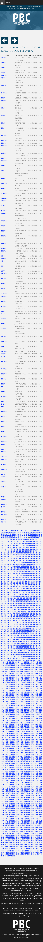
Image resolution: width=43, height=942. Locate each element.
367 (40, 574)
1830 (28, 801)
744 (37, 624)
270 (2, 562)
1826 (13, 801)
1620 (25, 765)
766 (19, 628)
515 (22, 594)
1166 (13, 688)
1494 (6, 745)
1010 (6, 662)
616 (31, 607)
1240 (2, 702)
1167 (17, 688)
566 (8, 602)
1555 (28, 754)
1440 (10, 735)
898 (37, 645)
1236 (28, 700)
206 (19, 553)
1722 (36, 782)
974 (14, 656)
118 (8, 542)
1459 (40, 737)
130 (2, 543)
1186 (6, 692)
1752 (25, 788)
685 (28, 617)
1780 (6, 794)
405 (28, 579)
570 (19, 602)
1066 (10, 671)
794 (19, 632)
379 (34, 575)
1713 (2, 782)
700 (31, 619)
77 (29, 536)
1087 (6, 675)
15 (23, 530)
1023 (13, 664)
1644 (32, 769)
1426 (40, 732)
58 (31, 534)
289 (16, 564)
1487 (21, 743)
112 (31, 540)
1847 (10, 805)
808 (19, 634)
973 (11, 656)
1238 (36, 700)
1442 (17, 735)
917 (11, 649)
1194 (36, 692)
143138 (3, 261)
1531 (21, 750)
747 (5, 626)
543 (22, 598)
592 (2, 606)
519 (34, 594)
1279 (25, 707)
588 (31, 604)
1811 (40, 797)
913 (40, 647)
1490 (32, 743)
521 (40, 594)
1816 (17, 799)
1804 (13, 797)
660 (37, 613)
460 (25, 587)
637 (11, 611)
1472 (6, 741)
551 (5, 600)
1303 (32, 711)
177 (16, 549)
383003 (3, 522)
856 (37, 639)
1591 (40, 760)
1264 (10, 705)
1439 (6, 735)
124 (25, 542)
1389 (25, 726)
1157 (21, 686)
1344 (21, 718)
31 (16, 532)
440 (8, 585)
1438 (2, 735)
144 (2, 545)
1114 (25, 679)
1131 (6, 683)
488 (25, 590)
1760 (13, 790)
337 (34, 570)
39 (33, 532)
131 (5, 543)
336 (31, 570)
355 (5, 574)
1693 (10, 779)
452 (2, 587)
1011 (10, 662)
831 (5, 638)
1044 (10, 668)
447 (28, 585)
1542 (21, 752)
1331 (13, 717)
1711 (36, 781)
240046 (3, 198)
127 (34, 542)
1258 (28, 703)
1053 (2, 670)
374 (19, 575)
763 (11, 628)
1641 (21, 769)
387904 (3, 514)
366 (37, 574)
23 (40, 530)
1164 (6, 688)
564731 (3, 226)
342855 (3, 324)
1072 (32, 671)
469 (11, 589)
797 (28, 632)
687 (34, 617)
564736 (3, 158)
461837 (3, 474)
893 (22, 645)
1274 (6, 707)
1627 (10, 767)
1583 (10, 760)
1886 (32, 811)
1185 (2, 692)
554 (14, 600)
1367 (25, 722)
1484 (10, 743)
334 (25, 570)
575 (34, 602)
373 (16, 575)
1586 (21, 760)
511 (11, 594)
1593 (6, 762)
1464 (17, 739)
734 (8, 624)
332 (19, 570)
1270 (32, 705)
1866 (40, 807)
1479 (32, 741)
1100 (13, 677)
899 (40, 645)
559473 (3, 391)
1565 (25, 756)
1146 (21, 685)
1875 (32, 809)
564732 (3, 221)
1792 (10, 796)
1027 (28, 664)
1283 (40, 707)
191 (16, 551)
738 (19, 624)
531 (28, 596)
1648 (6, 771)
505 (34, 592)
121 (16, 542)
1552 (17, 754)
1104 (28, 677)
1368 (28, 722)
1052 (40, 668)
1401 (28, 728)
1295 (2, 711)
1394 (2, 728)
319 (22, 568)
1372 (2, 724)
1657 (40, 771)
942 (2, 653)
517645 (3, 206)
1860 (17, 807)
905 (16, 647)
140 (31, 543)
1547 (40, 752)
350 (31, 572)
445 (22, 585)
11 (15, 530)
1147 (25, 685)
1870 (13, 809)
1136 (25, 683)
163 (16, 547)
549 (40, 598)
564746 (3, 73)
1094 (32, 675)
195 (28, 551)
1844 (40, 803)
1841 (28, 803)
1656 (36, 771)
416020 (3, 437)
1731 (28, 784)
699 (28, 619)
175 (11, 549)
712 (25, 621)
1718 (21, 782)
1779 (2, 794)
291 (22, 564)
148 (14, 545)
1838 (17, 803)
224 (31, 555)
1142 (6, 685)
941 (40, 651)
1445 (28, 735)
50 (14, 534)
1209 (10, 696)
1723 (40, 782)
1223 (21, 698)
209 (28, 553)
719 (5, 622)
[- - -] (2, 2)
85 (4, 538)
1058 (21, 670)
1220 (10, 698)
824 (25, 636)
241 (40, 557)
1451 (10, 737)
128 (37, 542)
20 (34, 530)
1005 (27, 660)
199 (40, 551)
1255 (17, 703)
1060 (28, 670)
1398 (17, 728)
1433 (25, 733)
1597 (21, 762)
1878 (2, 811)
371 (11, 575)
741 (28, 624)
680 (14, 617)
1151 (40, 685)
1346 (28, 718)
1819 (28, 799)
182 (31, 549)
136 (19, 543)
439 (5, 585)
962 (19, 654)
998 (2, 660)
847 (11, 639)
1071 (28, 671)
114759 (3, 293)
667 (16, 615)
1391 (32, 726)
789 (5, 632)
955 (40, 653)
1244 (17, 702)
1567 (32, 756)
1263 (6, 705)
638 (14, 611)
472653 (3, 283)
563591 (3, 278)
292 (25, 564)
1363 (10, 722)
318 (19, 568)
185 (40, 549)
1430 (13, 733)
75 (24, 536)
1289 (21, 709)
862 (14, 641)
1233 (17, 700)
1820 (32, 799)
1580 (40, 758)
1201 (21, 694)
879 (22, 643)
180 (25, 549)
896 (31, 645)
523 (5, 596)
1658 (2, 773)
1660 (10, 773)
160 (8, 547)
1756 (40, 788)
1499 (25, 745)
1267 (21, 705)
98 (31, 538)
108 (19, 540)
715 (34, 621)
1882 (17, 811)
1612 (36, 764)
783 (28, 630)
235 (22, 557)
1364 (13, 722)
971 (5, 656)
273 (11, 562)
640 (19, 611)
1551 (13, 754)
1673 (17, 775)
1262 (2, 705)
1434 (28, 733)
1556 (32, 754)
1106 (36, 677)
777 (11, 630)
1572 (10, 758)
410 (2, 581)
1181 (28, 690)
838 (25, 638)
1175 (6, 690)
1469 (36, 739)
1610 (28, 764)
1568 (36, 756)
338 (37, 570)
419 (28, 581)
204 (14, 553)
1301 (25, 711)
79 (33, 536)
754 (25, 626)
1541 (17, 752)
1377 (21, 724)
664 (8, 615)
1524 (36, 749)
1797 (28, 796)
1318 (6, 715)
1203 (28, 694)
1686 (25, 777)
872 (2, 643)
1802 (6, 797)
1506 (10, 747)
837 (22, 638)
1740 (21, 786)
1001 (12, 660)
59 (33, 534)
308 (31, 566)
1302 (28, 711)
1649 (10, 771)
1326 (36, 715)
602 (31, 606)
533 (34, 596)
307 (28, 566)
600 (25, 606)
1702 (2, 781)
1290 (25, 709)
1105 (32, 677)
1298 (13, 711)
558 (25, 600)
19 (32, 530)
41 (37, 532)
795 (22, 632)
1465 (21, 739)
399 (11, 579)
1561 (10, 756)
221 (22, 555)
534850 (3, 482)
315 (11, 568)
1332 (17, 717)
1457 (32, 737)
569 (16, 602)
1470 (40, 739)
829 (40, 636)
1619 (21, 765)
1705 (13, 781)
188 (8, 551)
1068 (17, 671)
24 (2, 532)
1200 (17, 694)
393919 (3, 273)
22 (38, 530)
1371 (40, 722)
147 (11, 545)
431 (22, 583)
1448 (40, 735)
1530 (17, 750)
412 (8, 581)
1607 (17, 764)
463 (34, 587)
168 (31, 547)
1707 (21, 781)
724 (19, 622)
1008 (38, 660)
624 (14, 609)
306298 (3, 258)
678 (8, 617)
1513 (36, 747)
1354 (17, 720)
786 (37, 630)
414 (14, 581)
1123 (17, 681)
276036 (3, 193)
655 (22, 613)
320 (25, 568)
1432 (21, 733)
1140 (40, 683)
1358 (32, 720)
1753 (28, 788)
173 (5, 549)
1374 (10, 724)
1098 (6, 677)
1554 (25, 754)
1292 (32, 709)
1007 (34, 660)
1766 (36, 790)
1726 (10, 784)
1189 (17, 692)
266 (31, 560)
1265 (13, 705)
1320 (13, 715)
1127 (32, 681)
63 (41, 534)
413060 (3, 306)
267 (34, 560)
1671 (10, 775)
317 (16, 568)
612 (19, 607)
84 (2, 538)
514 (19, 594)
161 (11, 547)
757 (34, 626)
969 (40, 654)
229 (5, 557)
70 (14, 536)
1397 (13, 728)
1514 (40, 747)
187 (5, 551)
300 (8, 566)
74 (22, 536)
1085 (40, 673)
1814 (10, 799)
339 (40, 570)
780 (19, 630)
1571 (6, 758)
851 (22, 639)
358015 (3, 504)
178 (19, 549)
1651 (17, 771)
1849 (17, 805)
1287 (13, 709)
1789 (40, 794)
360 (19, 574)
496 (8, 592)
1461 (6, 739)
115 (40, 540)
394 (37, 577)
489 (28, 590)
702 (37, 619)
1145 (17, 685)
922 (25, 649)
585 (22, 604)
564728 (3, 251)
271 (5, 562)
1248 (32, 702)
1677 (32, 775)
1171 (32, 688)
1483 (6, 743)
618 (37, 607)
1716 (13, 782)
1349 (40, 718)
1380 (32, 724)
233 (16, 557)
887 (5, 645)
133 (11, 543)
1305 (40, 711)
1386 (13, 726)
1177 (13, 690)
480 (2, 590)
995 (34, 658)
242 (2, 558)
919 (16, 649)
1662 (17, 773)
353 (40, 572)
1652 (21, 771)
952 (31, 653)
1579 (36, 758)
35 (24, 532)
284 (2, 564)
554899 (3, 140)
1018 (36, 662)
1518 (13, 749)
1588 (28, 760)
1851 (25, 805)
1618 (17, 765)
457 (16, 587)
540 (14, 598)
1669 (2, 775)
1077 (10, 673)
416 (19, 581)
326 (2, 570)
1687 (28, 777)
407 (34, 579)
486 (19, 590)
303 (16, 566)
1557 (36, 754)
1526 (2, 750)
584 (19, 604)
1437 (40, 733)
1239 (40, 700)
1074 (40, 671)
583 (16, 604)
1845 (2, 805)
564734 (3, 183)
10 (13, 530)
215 (5, 555)
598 (19, 606)
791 (11, 632)
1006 (31, 660)
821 (16, 636)
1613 (40, 764)
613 (22, 607)
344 (14, 572)
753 (22, 626)
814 (37, 634)
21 (36, 530)
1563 (17, 756)
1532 (25, 750)
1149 (32, 685)
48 (10, 534)
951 (28, 653)
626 (19, 609)
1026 (25, 664)
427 (11, 583)
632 (37, 609)
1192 (28, 692)
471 (16, 589)
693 (11, 619)
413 (11, 581)
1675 (25, 775)
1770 (10, 792)
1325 (32, 715)
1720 (28, 782)
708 (14, 621)
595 (11, 606)
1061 (32, 670)
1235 (25, 700)
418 (25, 581)
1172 (36, 688)
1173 (40, 688)
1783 (17, 794)
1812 (2, 799)
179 (22, 549)
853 (28, 639)
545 (28, 598)
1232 (13, 700)
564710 (3, 442)
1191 (25, 692)
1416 (2, 732)
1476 (21, 741)
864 (19, 641)
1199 (13, 694)
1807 (25, 797)
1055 (10, 670)
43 (41, 532)
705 (5, 621)
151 (22, 545)
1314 (32, 713)
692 (8, 619)
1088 (10, 675)
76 (27, 536)
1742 (28, 786)
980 (31, 656)
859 (5, 641)
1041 (40, 666)
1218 (2, 698)
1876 (36, 809)
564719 (3, 346)
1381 (36, 724)
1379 (28, 724)
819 (11, 636)
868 (31, 641)
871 (40, 641)
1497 (17, 745)
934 (19, 651)
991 (22, 658)
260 (14, 560)
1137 (28, 683)
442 (14, 585)
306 (25, 566)
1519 (17, 749)
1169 (25, 688)
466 (2, 589)
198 (37, 551)
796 (25, 632)
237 (28, 557)
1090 (17, 675)
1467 (28, 739)
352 (37, 572)
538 (8, 598)
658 (31, 613)
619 (40, 607)
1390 (28, 726)
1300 (21, 711)
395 (40, 577)
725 (22, 622)
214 (2, 555)
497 (11, 592)
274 (14, 562)
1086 (2, 675)
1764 (28, 790)
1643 (28, 769)
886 (2, 645)
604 (37, 606)
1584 (13, 760)
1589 (32, 760)
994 (31, 658)
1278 (21, 707)
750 (14, 626)
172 (2, 549)
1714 (6, 782)
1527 (6, 750)
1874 (28, 809)
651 (11, 613)
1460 (2, 739)
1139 (36, 683)
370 (8, 575)
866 (25, 641)
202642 (3, 296)
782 (25, 630)
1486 (17, 743)
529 (22, 596)
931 (11, 651)
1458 (36, 737)
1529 (13, 750)
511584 (3, 314)
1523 (32, 749)
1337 (36, 717)
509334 (3, 469)
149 (16, 545)
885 (40, 643)
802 (2, 634)
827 (34, 636)
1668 (40, 773)
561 (34, 600)
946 (14, 653)
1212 (21, 696)
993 (28, 658)
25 (4, 532)
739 (22, 624)
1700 (36, 779)
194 (25, 551)
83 (41, 536)
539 (11, 598)
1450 (6, 737)
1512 (32, 747)
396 (2, 579)
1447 (36, 735)
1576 (25, 758)
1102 (21, 677)
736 (14, 624)
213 (40, 553)
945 (11, 653)
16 (25, 530)
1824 (6, 801)
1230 (6, 700)
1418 (10, 732)
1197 (6, 694)
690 (2, 619)
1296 (6, 711)
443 (16, 585)
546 (31, 598)
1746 (2, 788)
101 (38, 538)
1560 (6, 756)
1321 (17, 715)
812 (31, 634)
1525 (40, 749)
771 (34, 628)
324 (37, 568)
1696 (21, 779)
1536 (40, 750)
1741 (25, 786)
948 (19, 653)
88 (10, 538)
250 (25, 558)
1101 (17, 677)
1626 (6, 767)
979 (28, 656)
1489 (28, 743)
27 (8, 532)
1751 (21, 788)
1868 (6, 809)
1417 (6, 732)
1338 (40, 717)
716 (37, 621)
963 (22, 654)
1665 (28, 773)
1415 (40, 730)
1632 (28, 767)
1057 (17, 670)
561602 (3, 135)
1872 (21, 809)
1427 (2, 733)
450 (37, 585)
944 (8, 653)
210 (31, 553)
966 (31, 654)
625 (16, 609)
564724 (3, 319)
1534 (32, 750)
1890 (6, 813)
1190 (21, 692)
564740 (3, 145)
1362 (6, 722)
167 (28, 547)
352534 (3, 497)
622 (8, 609)
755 (28, 626)
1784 (21, 794)
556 (19, 600)
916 (8, 649)
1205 (36, 694)
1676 (28, 775)
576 (37, 602)
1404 (40, 728)
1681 (6, 777)
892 (19, 645)
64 (2, 536)
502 (25, 592)
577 (40, 602)
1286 (10, 709)
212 (37, 553)
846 (8, 639)
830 (2, 638)
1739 (17, 786)
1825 (10, 801)
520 (37, 594)
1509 (21, 747)
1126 (28, 681)
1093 (28, 675)
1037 (25, 666)
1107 (40, 677)
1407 (10, 730)
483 (11, 590)
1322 (21, 715)
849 (16, 639)
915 (5, 649)
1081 (25, 673)
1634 (36, 767)
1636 (2, 769)
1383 (2, 726)
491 (34, 590)
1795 (21, 796)
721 (11, 622)
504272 (3, 311)
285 (5, 564)
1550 (10, 754)
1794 (17, 796)
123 (22, 542)
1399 (21, 728)
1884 (25, 811)
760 (2, 628)
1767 (40, 790)
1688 (32, 777)
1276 (13, 707)
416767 (3, 211)
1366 (21, 722)
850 (19, 639)
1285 (6, 709)
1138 (32, 683)
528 (19, 596)
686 (31, 617)
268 (37, 560)
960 (14, 654)
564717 (3, 374)
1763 (25, 790)
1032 (6, 666)
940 (37, 651)
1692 (6, 779)
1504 (2, 747)
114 (37, 540)
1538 (6, 752)
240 (37, 557)
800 (37, 632)
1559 (2, 756)
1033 (10, 666)
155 (34, 545)
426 (8, 583)
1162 (40, 686)
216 (8, 555)
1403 (36, 728)
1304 (36, 711)
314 (8, 568)
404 (25, 579)
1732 (32, 784)
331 (16, 570)
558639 (3, 123)
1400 (25, 728)
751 (16, 626)
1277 (17, 707)
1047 (21, 668)
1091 (21, 675)
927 (40, 649)
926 (37, 649)
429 (16, 583)
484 (14, 590)
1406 (6, 730)
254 (37, 558)
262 (19, 560)
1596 (17, 762)
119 (11, 542)
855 (34, 639)
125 (28, 542)
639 (16, 611)
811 (28, 634)
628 (25, 609)
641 (22, 611)
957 (5, 654)
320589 (3, 464)
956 (2, 654)
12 (17, 530)
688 (37, 617)
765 (16, 628)
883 (34, 643)
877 (16, 643)
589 (34, 604)
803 (5, 634)
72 (18, 536)
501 (22, 592)
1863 (28, 807)
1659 (6, 773)
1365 (17, 722)
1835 (6, 803)
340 (2, 572)
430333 (3, 188)
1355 (21, 720)
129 (40, 542)
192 (19, 551)
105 (11, 540)
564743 (3, 85)
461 (28, 587)
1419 (13, 732)
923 (28, 649)
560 (31, 600)
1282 (36, 707)
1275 (10, 707)
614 (25, 607)
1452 (13, 737)
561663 (3, 336)
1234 (21, 700)
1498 (21, 745)
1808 (28, 797)
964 (25, 654)
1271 (36, 705)
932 (14, 651)
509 (5, 594)
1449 (2, 737)
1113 (21, 679)
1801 (2, 797)
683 (22, 617)
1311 (21, 713)
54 (22, 534)
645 (34, 611)
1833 (40, 801)
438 (2, 585)
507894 (3, 63)
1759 (10, 790)
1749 (13, 788)
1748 (10, 788)
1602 (40, 762)
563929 (3, 379)
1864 (32, 807)
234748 (3, 519)
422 (37, 581)
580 (8, 604)
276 (19, 562)
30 (14, 532)
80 (35, 536)
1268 (25, 705)
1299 (17, 711)
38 (31, 532)
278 (25, 562)
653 (16, 613)
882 (31, 643)
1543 (25, 752)
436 (37, 583)
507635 (3, 68)
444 (19, 585)
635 (5, 611)
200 (2, 553)
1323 (25, 715)
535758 (3, 58)
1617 (13, 765)
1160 (32, 686)
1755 (36, 788)
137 (22, 543)
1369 (32, 722)
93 (20, 538)
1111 (13, 679)
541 (16, 598)
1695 (17, 779)
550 (2, 600)
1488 (25, 743)
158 (2, 547)
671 (28, 615)
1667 (36, 773)
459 (22, 587)
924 (31, 649)
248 (19, 558)
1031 (2, 666)
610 (14, 607)
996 (37, 658)
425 (5, 583)
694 (14, 619)
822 (19, 636)
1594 (10, 762)
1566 (28, 756)
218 (14, 555)
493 (40, 590)
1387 (17, 726)
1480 (36, 741)
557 (22, 600)
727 (28, 622)
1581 (2, 760)
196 (31, 551)
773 (40, 628)
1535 (36, 750)
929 (5, 651)
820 (14, 636)
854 (31, 639)
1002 (16, 660)
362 (25, 574)
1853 (32, 805)
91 (16, 538)
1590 (36, 760)
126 (31, 542)
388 (19, 577)
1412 (28, 730)
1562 (13, 756)
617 (34, 607)
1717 (17, 782)
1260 (36, 703)
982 (37, 656)
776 (8, 630)
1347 (32, 718)
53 (20, 534)
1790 (2, 796)
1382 (40, 724)
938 (31, 651)
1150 (36, 685)
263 (22, 560)
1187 (10, 692)
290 (19, 564)
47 (8, 534)
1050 (32, 668)
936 (25, 651)
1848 (13, 805)
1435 (32, 733)
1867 (2, 809)
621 (5, 609)
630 (31, 609)
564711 (3, 426)
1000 (8, 660)
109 (22, 540)
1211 (17, 696)
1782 (13, 794)
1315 (36, 713)
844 (2, 639)
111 (28, 540)
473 (22, 589)
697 (22, 619)
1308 (10, 713)
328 (8, 570)
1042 (2, 668)
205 (16, 553)
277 (22, 562)
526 (14, 596)
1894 (21, 813)
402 (19, 579)
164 (19, 547)
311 (40, 566)
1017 (32, 662)
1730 (25, 784)
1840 (25, 803)
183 (34, 549)
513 (16, 594)
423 (40, 581)
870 (37, 641)
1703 (6, 781)
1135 (21, 683)
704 (2, 621)
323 (34, 568)
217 (11, 555)
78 (31, 536)
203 (11, 553)
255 (40, 558)
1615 (6, 765)
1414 (36, 730)
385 (11, 577)
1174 (2, 690)
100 (35, 538)
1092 (25, 675)
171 (40, 547)
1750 (17, 788)
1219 (6, 698)
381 (40, 575)
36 (27, 532)
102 (2, 540)
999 (5, 660)
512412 (3, 356)
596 (14, 606)
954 (37, 653)
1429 (10, 733)
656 (25, 613)
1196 (2, 694)
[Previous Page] (4, 43)
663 (5, 615)
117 (5, 542)
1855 (40, 805)
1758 (6, 790)
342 (8, 572)
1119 (2, 681)
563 (40, 600)
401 (16, 579)
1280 (28, 707)
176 (14, 549)
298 (2, 566)
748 (8, 626)
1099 (10, 677)
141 (34, 543)
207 (22, 553)
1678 (36, 775)
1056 (13, 670)
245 (11, 558)
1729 (21, 784)
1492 (40, 743)
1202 (25, 694)
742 (31, 624)
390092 (3, 178)
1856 (2, 807)
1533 (28, 750)
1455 (25, 737)
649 (5, 613)
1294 (40, 709)
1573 (13, 758)
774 (2, 630)
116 (2, 542)
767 (22, 628)
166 (25, 547)
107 (16, 540)
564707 (3, 477)
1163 (2, 688)
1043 (6, 668)
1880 (10, 811)
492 (37, 590)
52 (18, 534)
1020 (2, 664)
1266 (17, 705)
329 (11, 570)
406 (31, 579)
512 (14, 594)
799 (34, 632)
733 (5, 624)
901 (5, 647)
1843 (36, 803)
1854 (36, 805)
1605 (10, 764)
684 (25, 617)
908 (25, 647)
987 (11, 658)
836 (19, 638)
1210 (13, 696)
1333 (21, 717)
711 (22, 621)
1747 (6, 788)
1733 (36, 784)
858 (2, 641)
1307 (6, 713)
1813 (6, 799)
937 (28, 651)
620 (2, 609)
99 (33, 538)
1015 (25, 662)
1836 (10, 803)
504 (31, 592)
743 (34, 624)
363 (28, 574)
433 (28, 583)
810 (25, 634)
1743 (32, 786)
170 (37, 547)
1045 (13, 668)
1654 (28, 771)
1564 (21, 756)
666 (14, 615)
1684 (17, 777)
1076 (6, 673)
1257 (25, 703)
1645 (36, 769)
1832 (36, 801)
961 (16, 654)
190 (14, 551)
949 (22, 653)
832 (8, 638)
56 (27, 534)
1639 (13, 769)
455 (11, 587)
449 (34, 585)
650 (8, 613)
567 (11, 602)
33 (20, 532)
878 (19, 643)
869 (34, 641)
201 (5, 553)
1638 (10, 769)
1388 (21, 726)
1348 (36, 718)
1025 (21, 664)
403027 (3, 301)
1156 (17, 686)
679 (11, 617)
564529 (3, 411)
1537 (2, 752)
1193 (32, 692)
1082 (28, 673)
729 (34, 622)
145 (5, 545)
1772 (17, 792)
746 (2, 626)
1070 (25, 671)
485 (16, 590)
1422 (25, 732)
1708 (25, 781)
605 (40, 606)
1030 (40, 664)
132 (8, 543)
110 (25, 540)
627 (22, 609)
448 (31, 585)
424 (2, 583)
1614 (2, 765)
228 (2, 557)
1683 (13, 777)
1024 (17, 664)
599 (22, 606)
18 (29, 530)
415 (16, 581)
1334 (25, 717)
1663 (21, 773)
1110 (10, 679)
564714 (3, 401)
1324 (28, 715)
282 (37, 562)
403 (22, 579)
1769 (6, 792)
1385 (10, 726)
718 (2, 622)
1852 (28, 805)
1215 (32, 696)
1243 (13, 702)
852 (25, 639)
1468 (32, 739)
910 (31, 647)
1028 (32, 664)
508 (2, 594)
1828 (21, 801)
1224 (25, 698)
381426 (3, 361)
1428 (6, 733)
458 (19, 587)
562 (37, 600)
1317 (2, 715)
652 (14, 613)
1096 (40, 675)
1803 (10, 797)
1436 (36, 733)
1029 (36, 664)
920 (19, 649)
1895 (25, 813)
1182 (32, 690)
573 (28, 602)
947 (16, 653)
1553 (21, 754)
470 (14, 589)
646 (37, 611)
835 (16, 638)
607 (5, 607)
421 (34, 581)
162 (14, 547)
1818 (25, 799)
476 (31, 589)
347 (22, 572)
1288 (17, 709)
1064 (2, 671)
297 (40, 564)
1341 (10, 718)
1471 (2, 741)
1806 (21, 797)
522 (2, 596)
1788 (36, 794)
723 (16, 622)
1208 (6, 696)
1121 (10, 681)
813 (34, 634)
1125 (25, 681)
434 (31, 583)
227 (40, 555)
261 (16, 560)
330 (14, 570)
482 (8, 590)
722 (14, 622)
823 (22, 636)
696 (19, 619)
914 (2, 649)
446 (25, 585)
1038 (28, 666)
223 (28, 555)
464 (37, 587)
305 (22, 566)
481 (5, 590)
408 (37, 579)
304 (19, 566)
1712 (40, 781)
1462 (10, 739)
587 (28, 604)
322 (31, 568)
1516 (6, 749)
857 (40, 639)
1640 (17, 769)
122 (19, 542)
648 (2, 613)
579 (5, 604)
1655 (32, 771)
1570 (2, 758)
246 (14, 558)
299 (5, 566)
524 (8, 596)
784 (31, 630)
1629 (17, 767)
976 (19, 656)
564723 (3, 329)
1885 (28, 811)
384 (8, 577)
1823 (2, 801)
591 (40, 604)
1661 (13, 773)
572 (25, 602)
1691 (2, 779)
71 (16, 536)
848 (14, 639)
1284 (2, 709)
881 (28, 643)
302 (14, 566)
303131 (3, 266)
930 (8, 651)
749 (11, 626)
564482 (3, 213)
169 (34, 547)
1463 (13, 739)
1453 (17, 737)
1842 (32, 803)
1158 (25, 686)
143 (40, 543)
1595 (13, 762)
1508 (17, 747)
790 (8, 632)
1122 (13, 681)
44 (2, 534)
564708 (3, 459)
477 (34, 589)
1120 (6, 681)
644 (31, 611)
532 (31, 596)
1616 (10, 765)
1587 (25, 760)
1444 (25, 735)
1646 (40, 769)
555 (16, 600)
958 (8, 654)
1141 (2, 685)
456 (14, 587)
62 (39, 534)
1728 (17, 784)
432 (25, 583)
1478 (28, 741)
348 (25, 572)
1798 (32, 796)
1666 (32, 773)
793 (16, 632)
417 (22, 581)
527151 (3, 171)
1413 (32, 730)
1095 (36, 675)
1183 (36, 690)
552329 (3, 143)
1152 (2, 686)
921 (22, 649)
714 (31, 621)
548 (37, 598)
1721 (32, 782)
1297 (10, 711)
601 (28, 606)
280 (31, 562)
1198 (10, 694)
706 (8, 621)
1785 (25, 794)
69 (12, 536)
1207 (2, 696)
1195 (40, 692)
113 (34, 540)
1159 (28, 686)
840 (31, 638)
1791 (6, 796)
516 (25, 594)
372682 (3, 115)
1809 (32, 797)
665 (11, 615)
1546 (36, 752)
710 (19, 621)
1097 (2, 677)
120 (14, 542)
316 (14, 568)
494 (2, 592)
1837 (13, 803)
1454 (21, 737)
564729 (3, 236)
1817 (21, 799)
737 (16, 624)
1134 (17, 683)
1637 (6, 769)
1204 (32, 694)
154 (31, 545)
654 (19, 613)
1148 (28, 685)
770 (31, 628)
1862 (25, 807)
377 (28, 575)
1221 (13, 698)
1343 (17, 718)
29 (12, 532)
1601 (36, 762)
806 (14, 634)
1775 (28, 792)
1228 (40, 698)
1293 (36, 709)
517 (28, 594)
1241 (6, 702)
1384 (6, 726)
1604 (6, 764)
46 (6, 534)
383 (5, 577)
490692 (3, 444)
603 (34, 606)
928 (2, 651)
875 (11, 643)
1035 (17, 666)
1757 (2, 790)
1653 (25, 771)
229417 (3, 166)
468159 (3, 128)
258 (8, 560)
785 (34, 630)
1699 (32, 779)
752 (19, 626)
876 (14, 643)
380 (37, 575)
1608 (21, 764)
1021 (6, 664)
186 (2, 551)
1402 (32, 728)
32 (18, 532)
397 (5, 579)
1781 (10, 794)
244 (8, 558)
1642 (25, 769)
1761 (17, 790)
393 (34, 577)
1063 (40, 670)
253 (34, 558)
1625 (2, 767)
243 (5, 558)
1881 (13, 811)
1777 (36, 792)
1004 (23, 660)
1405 (2, 730)
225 (34, 555)
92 (18, 538)
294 (31, 564)
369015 (3, 256)
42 (39, 532)
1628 (13, 767)
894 (25, 645)
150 (19, 545)
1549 (6, 754)
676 (2, 617)
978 (25, 656)
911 (34, 647)
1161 (36, 686)
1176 (10, 690)
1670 (6, 775)
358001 (3, 108)
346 (19, 572)
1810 (36, 797)
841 (34, 638)
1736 (6, 786)
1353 (13, 720)
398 (8, 579)
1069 (21, 671)
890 (14, 645)
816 (2, 636)
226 (37, 555)
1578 (32, 758)
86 (6, 538)
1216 (36, 696)
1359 (36, 720)
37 (29, 532)
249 (22, 558)
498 (14, 592)
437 (40, 583)
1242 (10, 702)
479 (40, 589)
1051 (36, 668)
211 (34, 553)
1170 (28, 688)
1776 (32, 792)
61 (37, 534)
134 (14, 543)
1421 (21, 732)
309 (34, 566)
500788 (3, 75)
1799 (36, 796)
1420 (17, 732)
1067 (13, 671)
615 (28, 607)
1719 (25, 782)
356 (8, 574)
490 (31, 590)
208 (25, 553)
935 (22, 651)
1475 (17, 741)
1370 (36, 722)
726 (25, 622)
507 (40, 592)
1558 (40, 754)
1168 (21, 688)
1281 (32, 707)
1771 (13, 792)
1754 (32, 788)
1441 (13, 735)
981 (34, 656)
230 (8, 557)
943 (5, 653)
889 (11, 645)
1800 (40, 796)
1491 (36, 743)
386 (14, 577)
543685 (3, 78)
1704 (10, 781)
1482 (2, 743)
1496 (13, 745)
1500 (28, 745)
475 (28, 589)
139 (28, 543)
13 (19, 530)
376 (25, 575)
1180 (25, 690)
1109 (6, 679)
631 (34, 609)
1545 (32, 752)
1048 (25, 668)
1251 (2, 703)
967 (34, 654)
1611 (32, 764)
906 (19, 647)
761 (5, 628)
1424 (32, 732)
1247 (28, 702)
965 (28, 654)
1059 (25, 670)
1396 (10, 728)
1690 (40, 777)
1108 (2, 679)
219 (16, 555)
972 (8, 656)
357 (11, 574)
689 (40, 617)
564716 (3, 384)
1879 (6, 811)
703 (40, 619)
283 (40, 562)
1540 (13, 752)
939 (34, 651)
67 (8, 536)
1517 (10, 749)
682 (19, 617)
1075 (2, 673)
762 (8, 628)
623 (11, 609)
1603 (2, 764)
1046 (17, 668)
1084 (36, 673)
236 (25, 557)
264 (25, 560)
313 (5, 568)
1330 (10, 717)
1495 (10, 745)
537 (5, 598)
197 (34, 551)
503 (28, 592)
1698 (28, 779)
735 (11, 624)
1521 (25, 749)
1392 (36, 726)
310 (37, 566)
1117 (36, 679)
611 (16, 607)
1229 (2, 700)
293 (28, 564)
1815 (13, 799)
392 (31, 577)
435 (34, 583)
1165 (10, 688)
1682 (10, 777)
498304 (3, 452)
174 (8, 549)
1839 (21, 803)
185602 (3, 457)
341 (5, 572)
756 (31, 626)
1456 (28, 737)
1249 (36, 702)
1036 (21, 666)
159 (5, 547)
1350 (2, 720)
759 (40, 626)
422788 (3, 231)
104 (8, 540)
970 (2, 656)
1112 (17, 679)
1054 (6, 670)
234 (19, 557)
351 (34, 572)
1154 (10, 686)
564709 (3, 449)
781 (22, 630)
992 (25, 658)
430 (19, 583)
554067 (3, 499)
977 (22, 656)
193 (22, 551)
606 (2, 607)
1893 (17, 813)
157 (40, 545)
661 (40, 613)
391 (28, 577)
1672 (13, 775)
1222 (17, 698)
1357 (28, 720)
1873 (25, 809)
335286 (3, 153)
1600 (32, 762)
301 (11, 566)
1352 (10, 720)
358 (14, 574)
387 (16, 577)
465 (40, 587)
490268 (3, 512)
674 (37, 615)
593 (5, 606)
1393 (40, 726)
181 (28, 549)
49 (12, 534)
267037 (3, 288)
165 (22, 547)
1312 (25, 713)
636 (8, 611)
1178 (17, 690)
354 (2, 574)
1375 (13, 724)
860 (8, 641)
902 (8, 647)
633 (40, 609)
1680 (2, 777)
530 (25, 596)
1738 (13, 786)
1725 (6, 784)
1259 (32, 703)
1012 (13, 662)
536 (2, 598)
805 (11, 634)
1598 (25, 762)
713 (28, 621)
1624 (40, 765)
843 (40, 638)
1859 (13, 807)
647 (40, 611)
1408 (13, 730)
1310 (17, 713)
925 (34, 649)
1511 (28, 747)
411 (5, 581)
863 (16, 641)
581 (11, 604)
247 (16, 558)
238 (31, 557)
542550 (3, 351)
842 (37, 638)
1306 (2, 713)
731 (40, 622)
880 (25, 643)
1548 (2, 754)
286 (8, 564)
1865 (36, 807)
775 (5, 630)
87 (8, 538)
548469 (3, 201)
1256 (21, 703)
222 (25, 555)
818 (8, 636)
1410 (21, 730)
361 (22, 574)
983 (40, 656)
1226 (32, 698)
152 (25, 545)
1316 (40, 713)
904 (14, 647)
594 (8, 606)
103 (5, 540)
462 (31, 587)
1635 (40, 767)
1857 (6, 807)
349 (28, 572)
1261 (40, 703)
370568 (3, 248)
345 (16, 572)
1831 (32, 801)
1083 (32, 673)
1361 (2, 722)
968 (37, 654)
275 (16, 562)
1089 (13, 675)
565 (5, 602)
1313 (28, 713)
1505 (6, 747)
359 (16, 574)
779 (16, 630)
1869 (10, 809)
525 (11, 596)
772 (37, 628)
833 (11, 638)
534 (37, 596)
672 (31, 615)
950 (25, 653)
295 (34, 564)
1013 (17, 662)
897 (34, 645)
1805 (17, 797)
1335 (28, 717)
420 (31, 581)
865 (22, 641)
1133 (13, 683)
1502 (36, 745)
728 (31, 622)
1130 (2, 683)
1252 (6, 703)
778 (14, 630)
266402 (3, 161)
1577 (28, 758)
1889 (2, 813)
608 (8, 607)
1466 (25, 739)
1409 (17, 730)
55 (24, 534)
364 (31, 574)
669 (22, 615)
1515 (2, 749)
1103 (25, 677)
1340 (6, 718)
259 (11, 560)
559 (28, 600)
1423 (28, 732)
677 (5, 617)
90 (14, 538)
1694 (13, 779)
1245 (21, 702)
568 (14, 602)
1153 (6, 686)
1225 (28, 698)
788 (2, 632)
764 (14, 628)
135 (16, 543)
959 (11, 654)
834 (14, 638)
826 (31, 636)
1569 (40, 756)
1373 (6, 724)
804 (8, 634)
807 (16, 634)
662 (2, 615)
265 (28, 560)
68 (10, 536)
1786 (28, 794)
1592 (2, 762)
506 (37, 592)
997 (40, 658)
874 (8, 643)
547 (34, 598)
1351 (6, 720)
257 (5, 560)
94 (22, 538)
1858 (10, 807)
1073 (36, 671)
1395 (6, 728)
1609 (25, 764)
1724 (2, 784)
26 (6, 532)
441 (11, 585)
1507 (13, 747)
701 (34, 619)
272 (8, 562)
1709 (28, 781)
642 (25, 611)
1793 (13, 796)
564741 (3, 98)
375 (22, 575)
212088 (3, 404)
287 (11, 564)
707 (11, 621)
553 (11, 600)
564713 (3, 406)
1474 (13, 741)
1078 (13, 673)
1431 (17, 733)
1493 (2, 745)
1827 (17, 801)
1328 (2, 717)
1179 (21, 690)
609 (11, 607)
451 (40, 585)
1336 (32, 717)
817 (5, 636)
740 (25, 624)
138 (25, 543)
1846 (6, 805)
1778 (40, 792)
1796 (25, 796)
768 (25, 628)
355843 (3, 243)
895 (28, 645)
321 (28, 568)
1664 (25, 773)
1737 (10, 786)
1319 (10, 715)
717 (40, 621)
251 (28, 558)
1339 (2, 718)
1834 (2, 803)
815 (40, 634)
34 (22, 532)
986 (8, 658)
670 (25, 615)
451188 (3, 386)
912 (37, 647)
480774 (3, 431)
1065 (6, 671)
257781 (3, 271)
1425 (36, 732)
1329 (6, 717)
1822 (40, 799)
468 (8, 589)
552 (8, 600)
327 (5, 570)
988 (14, 658)
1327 (40, 715)
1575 (21, 758)
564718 (3, 354)
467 (5, 589)
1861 (21, 807)
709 (16, 621)
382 (2, 577)
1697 (25, 779)
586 (25, 604)
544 (25, 598)
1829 (25, 801)
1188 (13, 692)
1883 (21, 811)
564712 (3, 421)
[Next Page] (14, 43)
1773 (21, 792)
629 (28, 609)
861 (11, 641)
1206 (40, 694)
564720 (3, 341)
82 (39, 536)
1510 (25, 747)
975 (16, 656)
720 (8, 622)
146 (8, 545)
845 (5, 639)
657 (28, 613)
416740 (3, 507)
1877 (40, 809)
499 (16, 592)
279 (28, 562)
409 (40, 579)
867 (28, 641)
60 (35, 534)
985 (5, 658)
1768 (2, 792)
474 (25, 589)
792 (14, 632)
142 (37, 543)
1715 (10, 782)
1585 (17, 760)
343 (11, 572)
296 (37, 564)
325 (40, 568)
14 (21, 530)
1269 (28, 705)
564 (2, 602)
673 (34, 615)
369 (5, 575)
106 (14, 540)
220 (19, 555)
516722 (3, 369)
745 (40, 624)
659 (34, 613)
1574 (17, 758)
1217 (40, 696)
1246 (25, 702)
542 (19, 598)
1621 (28, 765)
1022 (10, 664)
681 (16, 617)
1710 (32, 781)
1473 (10, 741)
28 (10, 532)
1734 (40, 784)
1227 (36, 698)
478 (37, 589)
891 (16, 645)
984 (2, 658)
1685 (21, 777)
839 (28, 638)
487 (22, 590)
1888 (40, 811)
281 (34, 562)
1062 (36, 670)
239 (34, 557)
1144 (13, 685)
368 (2, 575)
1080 (21, 673)
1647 (2, 771)
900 (2, 647)
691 (5, 619)
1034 (13, 666)
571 (22, 602)
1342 (13, 718)
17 (27, 530)
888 (8, 645)
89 (12, 538)
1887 (36, 811)
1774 (25, 792)
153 (28, 545)
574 (31, 602)
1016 (28, 662)
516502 (3, 93)
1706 (17, 781)
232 (14, 557)
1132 (10, 683)
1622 (32, 765)
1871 (17, 809)
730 (37, 622)
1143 (10, 685)
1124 (21, 681)
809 (22, 634)
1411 (25, 730)
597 (16, 606)
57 (29, 534)
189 (11, 551)
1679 (40, 775)
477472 (3, 416)
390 (25, 577)
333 (22, 570)
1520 (21, 749)
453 (5, 587)
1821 (36, 799)
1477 (25, 741)
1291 (28, 709)
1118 (40, 679)
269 (40, 560)
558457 (3, 100)
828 (37, 636)
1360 (40, 720)
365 (34, 574)
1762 (21, 790)
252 (31, 558)
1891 (10, 813)
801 (40, 632)
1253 (10, 703)
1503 (40, 745)
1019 (40, 662)
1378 (25, 724)
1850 (21, 805)
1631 (25, 767)
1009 (2, 662)
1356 (25, 720)
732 (2, 624)
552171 (3, 487)
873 (5, 643)
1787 (32, 794)
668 (19, 615)
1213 (25, 696)
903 (11, 647)
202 (8, 553)
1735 (2, 786)
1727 (13, 784)
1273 (2, 707)
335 (28, 570)
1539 (10, 752)
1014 (21, 662)
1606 (13, 764)
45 (4, 534)
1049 (28, 668)
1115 (28, 679)
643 (28, 611)
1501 (32, 745)
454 (8, 587)
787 (40, 630)
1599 (28, 762)
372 (14, 575)
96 (27, 538)
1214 (28, 696)
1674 (21, 775)
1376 (17, 724)
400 (14, 579)
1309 (13, 713)
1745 (40, 786)
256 (2, 560)
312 (2, 568)
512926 (3, 396)
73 (20, 536)
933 (16, 651)
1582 (6, 760)
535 (40, 596)
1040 (36, 666)
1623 (36, 765)
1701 (40, 779)
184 (37, 549)
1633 (32, 767)
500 (19, 592)
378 (31, 575)
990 (19, 658)
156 (37, 545)
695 (16, 619)
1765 (32, 790)
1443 (21, 735)
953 (34, 653)
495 (5, 592)
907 (22, 647)
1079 (17, 673)
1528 (10, 750)
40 (35, 532)
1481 (40, 741)
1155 (13, 686)
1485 (13, 743)
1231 (10, 700)
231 (11, 557)
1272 (40, 705)
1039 (32, 666)
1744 (36, 786)
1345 (25, 718)
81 (37, 536)
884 (37, 643)
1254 (13, 703)
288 (14, 564)
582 (14, 604)
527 (16, 596)
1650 (13, 771)
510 (8, 594)
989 (16, 658)
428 (14, 583)
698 (25, 619)
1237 (32, 700)
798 (31, 632)
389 (22, 577)
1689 (36, 777)
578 (2, 604)
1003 (19, 660)
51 (16, 534)
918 (14, 649)
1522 (28, 749)
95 (24, 538)
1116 (32, 679)
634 (2, 611)
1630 (21, 767)
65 (4, 536)
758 (37, 626)
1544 (28, 752)
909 (28, 647)
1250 (40, 702)
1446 (32, 735)
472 (19, 589)
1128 (36, 681)
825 (28, 636)
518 (31, 594)
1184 (40, 690)
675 (40, 615)
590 (37, 604)
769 (28, 628)
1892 (13, 813)
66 (6, 536)
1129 (40, 681)
